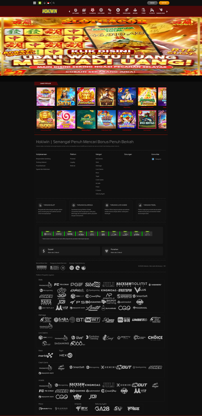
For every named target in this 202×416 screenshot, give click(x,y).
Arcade (135, 13)
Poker (144, 13)
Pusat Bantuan (40, 166)
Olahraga (92, 13)
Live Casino (101, 13)
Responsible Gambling (43, 159)
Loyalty (72, 162)
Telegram (158, 159)
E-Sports (152, 13)
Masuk (152, 3)
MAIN (47, 97)
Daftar (164, 3)
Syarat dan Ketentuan (43, 169)
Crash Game (126, 13)
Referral (72, 166)
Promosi (72, 159)
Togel (118, 13)
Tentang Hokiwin (41, 162)
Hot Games (75, 13)
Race (109, 13)
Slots (84, 13)
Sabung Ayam (160, 13)
